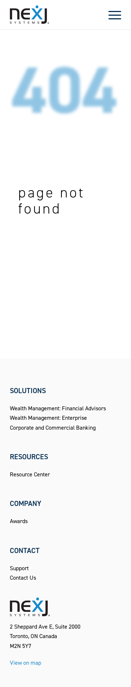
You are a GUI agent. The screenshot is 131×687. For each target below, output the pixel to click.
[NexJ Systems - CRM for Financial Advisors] (54, 14)
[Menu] (111, 14)
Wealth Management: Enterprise (48, 418)
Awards (19, 521)
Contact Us (23, 578)
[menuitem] (111, 14)
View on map (25, 663)
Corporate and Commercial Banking (53, 427)
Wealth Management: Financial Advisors (58, 408)
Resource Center (30, 474)
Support (19, 568)
